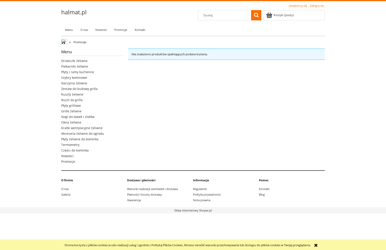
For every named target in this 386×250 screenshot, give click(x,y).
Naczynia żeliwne (74, 83)
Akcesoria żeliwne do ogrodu (82, 133)
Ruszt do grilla (72, 100)
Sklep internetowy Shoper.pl (193, 210)
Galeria (65, 194)
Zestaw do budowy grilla (79, 89)
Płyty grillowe (71, 105)
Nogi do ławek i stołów (77, 117)
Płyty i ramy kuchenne (77, 72)
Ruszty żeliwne (72, 94)
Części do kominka (75, 150)
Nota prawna (201, 200)
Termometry (70, 145)
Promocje (68, 161)
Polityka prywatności (207, 194)
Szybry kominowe (74, 77)
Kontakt (264, 189)
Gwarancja (134, 200)
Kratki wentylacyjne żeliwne (82, 128)
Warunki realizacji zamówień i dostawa (152, 189)
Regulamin (200, 189)
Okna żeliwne (71, 122)
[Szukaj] (256, 15)
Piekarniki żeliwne (74, 66)
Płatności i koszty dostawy (144, 194)
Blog (262, 194)
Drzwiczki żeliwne (74, 61)
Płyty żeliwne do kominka (80, 139)
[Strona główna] (64, 42)
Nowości (67, 156)
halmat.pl (74, 12)
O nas (65, 189)
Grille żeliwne (71, 111)
